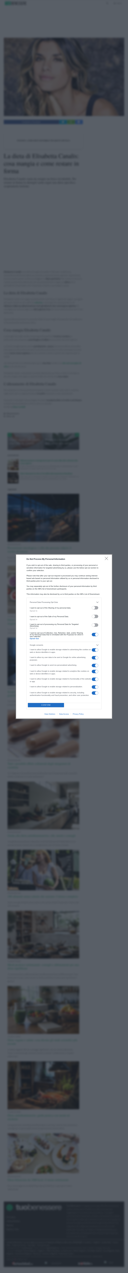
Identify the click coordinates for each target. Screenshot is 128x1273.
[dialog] (64, 636)
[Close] (107, 559)
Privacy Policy (78, 714)
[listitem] (64, 602)
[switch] (95, 607)
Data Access (64, 714)
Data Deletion (49, 714)
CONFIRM (46, 705)
